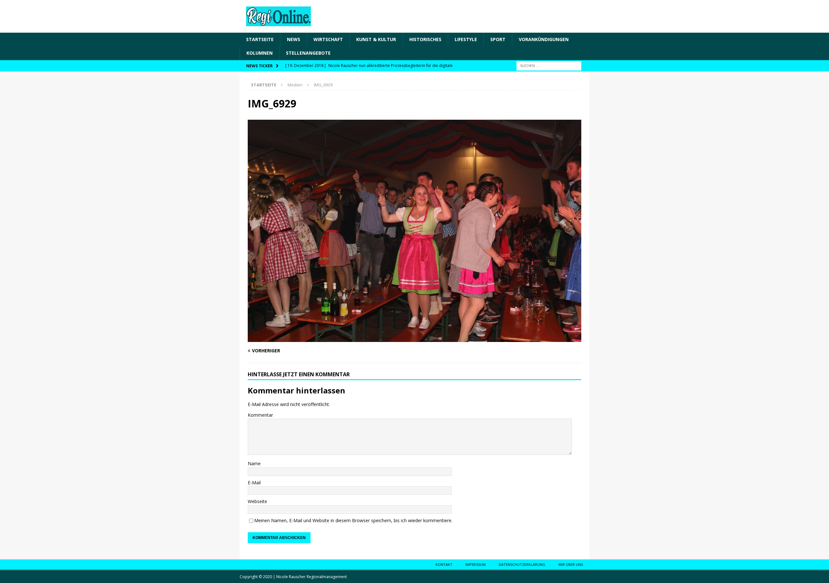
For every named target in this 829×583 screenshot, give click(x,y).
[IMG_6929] (414, 338)
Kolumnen (259, 53)
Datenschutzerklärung (522, 564)
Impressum (475, 564)
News (293, 39)
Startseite (260, 39)
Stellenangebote (308, 53)
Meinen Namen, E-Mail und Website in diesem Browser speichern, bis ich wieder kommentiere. (353, 520)
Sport (497, 39)
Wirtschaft (328, 39)
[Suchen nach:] (549, 65)
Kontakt (444, 564)
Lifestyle (466, 39)
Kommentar (260, 415)
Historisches (425, 39)
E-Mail (254, 482)
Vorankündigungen (544, 39)
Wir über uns (570, 564)
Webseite (257, 501)
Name (254, 463)
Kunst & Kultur (376, 39)
